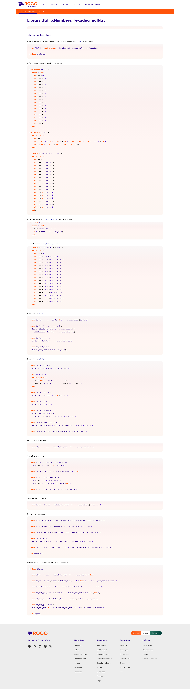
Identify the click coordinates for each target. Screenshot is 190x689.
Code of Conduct (149, 659)
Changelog (78, 645)
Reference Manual (104, 659)
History (77, 663)
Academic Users (80, 659)
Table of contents (27, 11)
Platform (53, 4)
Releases (78, 650)
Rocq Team (147, 645)
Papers (100, 676)
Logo (99, 681)
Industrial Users (80, 654)
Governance (147, 650)
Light (137, 633)
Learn (44, 4)
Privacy (145, 654)
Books (99, 667)
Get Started (102, 650)
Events (122, 663)
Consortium (88, 4)
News (97, 4)
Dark (146, 633)
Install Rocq (101, 645)
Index (41, 11)
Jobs (121, 672)
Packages (64, 4)
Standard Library (104, 663)
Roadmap (78, 672)
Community (75, 4)
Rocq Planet (125, 667)
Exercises (101, 672)
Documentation (103, 654)
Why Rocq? (78, 667)
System (157, 633)
